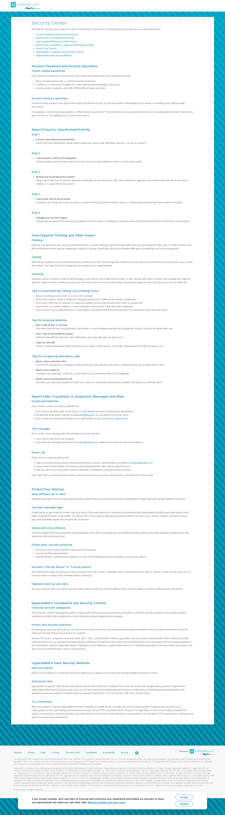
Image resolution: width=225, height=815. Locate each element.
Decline (184, 804)
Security (124, 752)
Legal (43, 752)
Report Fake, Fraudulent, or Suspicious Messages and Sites (65, 44)
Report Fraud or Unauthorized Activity (55, 37)
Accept (184, 797)
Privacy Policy (78, 648)
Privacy (31, 752)
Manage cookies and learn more (106, 802)
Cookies (56, 752)
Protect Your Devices (46, 48)
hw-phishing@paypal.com (86, 414)
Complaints (91, 752)
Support (18, 752)
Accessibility (109, 752)
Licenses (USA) (72, 752)
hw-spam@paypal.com (87, 442)
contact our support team (115, 418)
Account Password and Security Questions (57, 34)
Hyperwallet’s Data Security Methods (54, 55)
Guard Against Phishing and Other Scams (56, 41)
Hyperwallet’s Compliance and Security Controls (60, 51)
